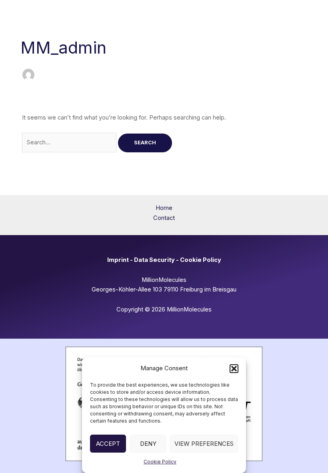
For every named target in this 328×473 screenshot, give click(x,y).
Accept (108, 443)
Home (164, 208)
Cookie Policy (160, 462)
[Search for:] (70, 142)
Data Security (154, 259)
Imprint (118, 259)
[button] (234, 369)
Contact (164, 218)
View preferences (204, 443)
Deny (148, 443)
